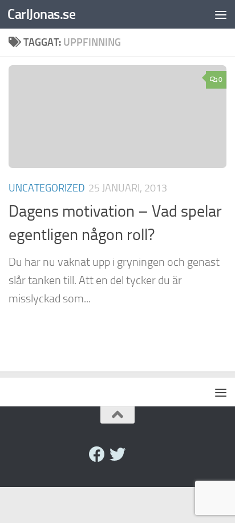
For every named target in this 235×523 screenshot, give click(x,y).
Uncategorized (47, 188)
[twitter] (117, 454)
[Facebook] (97, 454)
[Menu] (220, 14)
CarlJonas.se (41, 14)
